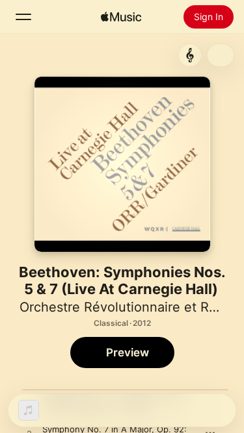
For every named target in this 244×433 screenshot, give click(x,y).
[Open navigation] (23, 17)
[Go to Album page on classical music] (190, 55)
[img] (121, 17)
